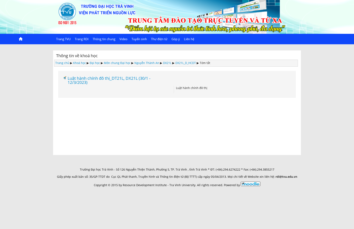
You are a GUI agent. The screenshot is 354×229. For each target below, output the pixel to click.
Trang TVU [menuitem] (63, 39)
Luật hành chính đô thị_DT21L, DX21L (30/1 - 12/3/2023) (109, 80)
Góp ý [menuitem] (175, 39)
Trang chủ (62, 63)
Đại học (95, 63)
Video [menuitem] (123, 39)
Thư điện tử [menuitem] (159, 39)
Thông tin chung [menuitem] (104, 39)
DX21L (167, 63)
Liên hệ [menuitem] (189, 39)
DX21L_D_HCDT (185, 63)
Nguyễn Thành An (146, 63)
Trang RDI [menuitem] (81, 39)
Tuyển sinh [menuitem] (139, 39)
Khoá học (79, 63)
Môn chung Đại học (117, 63)
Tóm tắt (205, 63)
